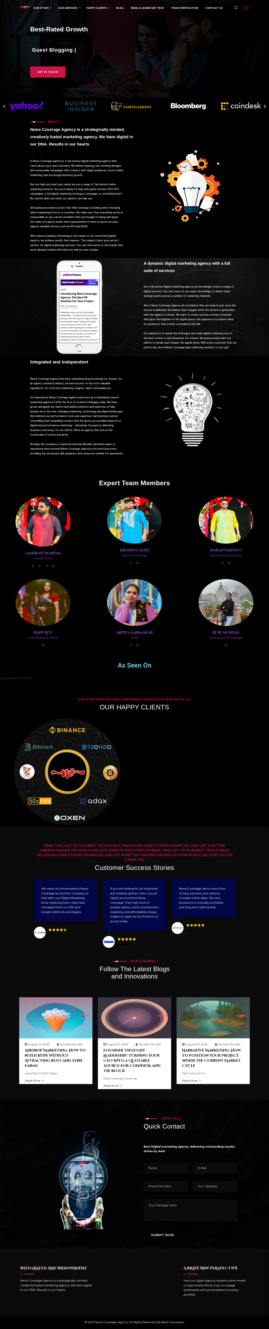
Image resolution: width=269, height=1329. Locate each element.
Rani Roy (43, 632)
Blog (120, 7)
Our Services (67, 7)
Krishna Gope (135, 550)
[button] (4, 106)
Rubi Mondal (226, 632)
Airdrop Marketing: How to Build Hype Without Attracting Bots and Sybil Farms (55, 1058)
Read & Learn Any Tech (147, 7)
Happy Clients (97, 7)
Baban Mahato (226, 550)
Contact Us (214, 7)
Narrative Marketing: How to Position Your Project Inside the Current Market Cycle (211, 1058)
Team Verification (184, 7)
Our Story (41, 7)
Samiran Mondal (43, 553)
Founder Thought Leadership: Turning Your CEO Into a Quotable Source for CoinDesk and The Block (131, 1060)
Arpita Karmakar (134, 632)
